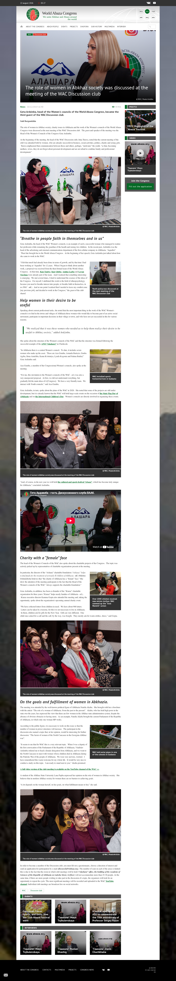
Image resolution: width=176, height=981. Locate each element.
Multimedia (110, 26)
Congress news (87, 970)
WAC (29, 34)
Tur (153, 11)
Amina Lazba (68, 271)
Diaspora (84, 26)
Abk (141, 17)
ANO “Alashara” (48, 343)
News (22, 106)
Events (64, 26)
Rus (141, 11)
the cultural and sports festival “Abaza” (75, 481)
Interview (121, 26)
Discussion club (40, 34)
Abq (147, 17)
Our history (96, 26)
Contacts (46, 970)
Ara (153, 17)
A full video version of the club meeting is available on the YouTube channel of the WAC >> (59, 769)
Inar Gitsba (56, 271)
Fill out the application (140, 186)
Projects (74, 26)
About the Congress (35, 26)
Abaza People (53, 26)
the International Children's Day (49, 396)
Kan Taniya (45, 271)
